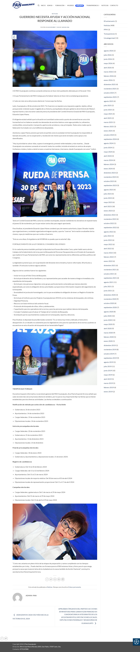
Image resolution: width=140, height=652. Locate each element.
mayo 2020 (108, 324)
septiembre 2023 (110, 185)
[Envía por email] (55, 579)
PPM (106, 29)
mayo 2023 (108, 202)
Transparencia (92, 5)
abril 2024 (107, 156)
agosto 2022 (108, 232)
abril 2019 (107, 379)
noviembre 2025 (110, 89)
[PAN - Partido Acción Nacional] (23, 5)
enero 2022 (108, 261)
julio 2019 (107, 366)
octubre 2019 (109, 354)
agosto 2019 (108, 362)
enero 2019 (108, 392)
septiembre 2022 (110, 227)
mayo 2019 (108, 375)
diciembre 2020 (110, 295)
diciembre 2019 (110, 345)
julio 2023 (107, 194)
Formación (59, 5)
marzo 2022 (108, 253)
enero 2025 (108, 131)
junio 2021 (108, 291)
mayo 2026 (108, 63)
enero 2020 (108, 341)
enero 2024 (108, 168)
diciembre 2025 (110, 84)
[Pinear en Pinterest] (59, 579)
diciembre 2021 (110, 265)
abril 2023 (107, 206)
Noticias (105, 5)
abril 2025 (107, 118)
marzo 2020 (108, 333)
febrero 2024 (109, 164)
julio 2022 (107, 236)
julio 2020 (107, 316)
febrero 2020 (109, 337)
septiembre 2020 (110, 307)
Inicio (43, 5)
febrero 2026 (109, 76)
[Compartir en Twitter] (51, 579)
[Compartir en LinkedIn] (63, 579)
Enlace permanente (75, 587)
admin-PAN (65, 27)
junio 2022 (108, 240)
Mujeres (70, 5)
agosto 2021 (108, 282)
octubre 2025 (109, 93)
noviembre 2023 (110, 177)
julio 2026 (107, 55)
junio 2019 (108, 370)
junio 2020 (108, 320)
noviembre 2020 (110, 299)
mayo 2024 (108, 152)
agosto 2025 (108, 101)
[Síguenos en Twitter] (6, 638)
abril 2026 (107, 68)
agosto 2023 (108, 190)
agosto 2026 (108, 51)
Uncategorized (109, 38)
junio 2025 (108, 110)
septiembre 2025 (110, 97)
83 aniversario (109, 21)
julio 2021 (107, 286)
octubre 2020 (109, 303)
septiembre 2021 (110, 278)
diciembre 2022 (110, 215)
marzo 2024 (108, 160)
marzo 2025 (108, 122)
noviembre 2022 (110, 219)
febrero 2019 (109, 387)
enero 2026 (108, 80)
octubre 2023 (109, 181)
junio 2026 (108, 59)
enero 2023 (108, 211)
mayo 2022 (108, 244)
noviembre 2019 (110, 349)
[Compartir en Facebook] (47, 579)
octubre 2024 (109, 135)
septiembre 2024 (110, 139)
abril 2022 (107, 248)
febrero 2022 (109, 257)
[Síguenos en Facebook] (2, 638)
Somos (49, 5)
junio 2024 (108, 147)
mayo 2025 (108, 114)
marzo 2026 (108, 72)
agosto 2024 (108, 143)
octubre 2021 (109, 274)
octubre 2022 (109, 223)
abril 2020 (107, 328)
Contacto (114, 5)
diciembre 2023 (110, 173)
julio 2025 (107, 105)
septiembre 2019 (110, 358)
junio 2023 (108, 198)
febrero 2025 (109, 126)
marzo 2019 (108, 383)
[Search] (38, 5)
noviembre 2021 (110, 269)
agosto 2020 (108, 312)
